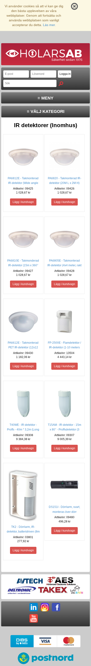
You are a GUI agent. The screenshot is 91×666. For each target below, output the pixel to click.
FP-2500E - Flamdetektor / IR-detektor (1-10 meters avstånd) (64, 347)
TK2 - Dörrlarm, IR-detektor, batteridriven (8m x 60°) (23, 531)
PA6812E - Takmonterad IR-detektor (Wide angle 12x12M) (23, 183)
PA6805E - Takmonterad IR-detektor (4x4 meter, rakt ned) (64, 265)
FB (56, 607)
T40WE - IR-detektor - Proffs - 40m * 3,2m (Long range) (23, 429)
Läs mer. (49, 25)
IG (44, 607)
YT (33, 618)
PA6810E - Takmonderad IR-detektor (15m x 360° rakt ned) (23, 265)
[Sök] (61, 83)
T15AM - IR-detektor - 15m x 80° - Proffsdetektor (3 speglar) (64, 429)
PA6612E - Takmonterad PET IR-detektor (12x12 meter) (23, 347)
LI (33, 607)
